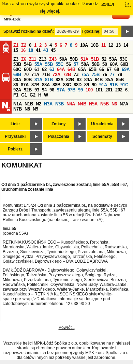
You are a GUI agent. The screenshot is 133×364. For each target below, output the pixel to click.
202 (118, 89)
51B (95, 59)
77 (112, 74)
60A (114, 64)
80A (17, 79)
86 (15, 84)
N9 (35, 109)
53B (17, 64)
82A (59, 79)
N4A (70, 103)
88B (56, 84)
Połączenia (58, 136)
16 (23, 50)
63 (51, 69)
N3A (48, 103)
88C (67, 84)
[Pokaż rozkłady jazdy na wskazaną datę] (127, 31)
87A (25, 84)
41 (38, 50)
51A (84, 59)
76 (104, 74)
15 (15, 50)
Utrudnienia (102, 123)
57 (76, 64)
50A (63, 59)
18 (30, 50)
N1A (17, 103)
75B (96, 74)
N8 (27, 109)
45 (53, 50)
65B (93, 69)
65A (82, 69)
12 (110, 45)
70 (26, 74)
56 (68, 64)
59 (104, 64)
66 (101, 69)
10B (95, 45)
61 (36, 69)
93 (36, 89)
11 (103, 45)
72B (67, 74)
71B (46, 74)
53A (113, 59)
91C (124, 84)
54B (28, 64)
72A (56, 74)
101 (99, 89)
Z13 (42, 59)
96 (51, 89)
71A (35, 74)
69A (126, 69)
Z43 (53, 59)
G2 (32, 95)
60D (28, 69)
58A (85, 64)
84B (99, 79)
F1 (15, 95)
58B (96, 64)
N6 (114, 103)
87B (35, 84)
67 (109, 69)
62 (44, 69)
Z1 (15, 45)
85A (109, 79)
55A (38, 64)
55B (49, 64)
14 (125, 45)
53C (124, 59)
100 (89, 89)
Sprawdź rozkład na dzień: (28, 31)
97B (71, 89)
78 (119, 74)
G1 (24, 95)
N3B (59, 103)
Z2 (23, 45)
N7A (124, 103)
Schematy (102, 136)
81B (49, 79)
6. (127, 89)
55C (59, 64)
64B (71, 69)
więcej (108, 3)
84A (88, 79)
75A (85, 74)
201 (109, 89)
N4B (82, 103)
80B (28, 79)
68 (116, 69)
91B (114, 84)
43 (45, 50)
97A (61, 89)
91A (103, 84)
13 (118, 45)
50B (74, 59)
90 (94, 84)
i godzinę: (91, 31)
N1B (29, 103)
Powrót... (67, 327)
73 (76, 74)
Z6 (23, 59)
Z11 (32, 59)
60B (124, 64)
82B (70, 79)
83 (79, 79)
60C (17, 69)
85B (120, 79)
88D (78, 84)
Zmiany (58, 123)
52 (104, 59)
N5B (104, 103)
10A (84, 45)
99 (80, 89)
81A (38, 79)
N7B (17, 109)
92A (17, 89)
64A (61, 69)
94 (44, 89)
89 (86, 84)
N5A (93, 103)
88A (46, 84)
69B (17, 74)
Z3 (15, 59)
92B (28, 89)
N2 (38, 103)
